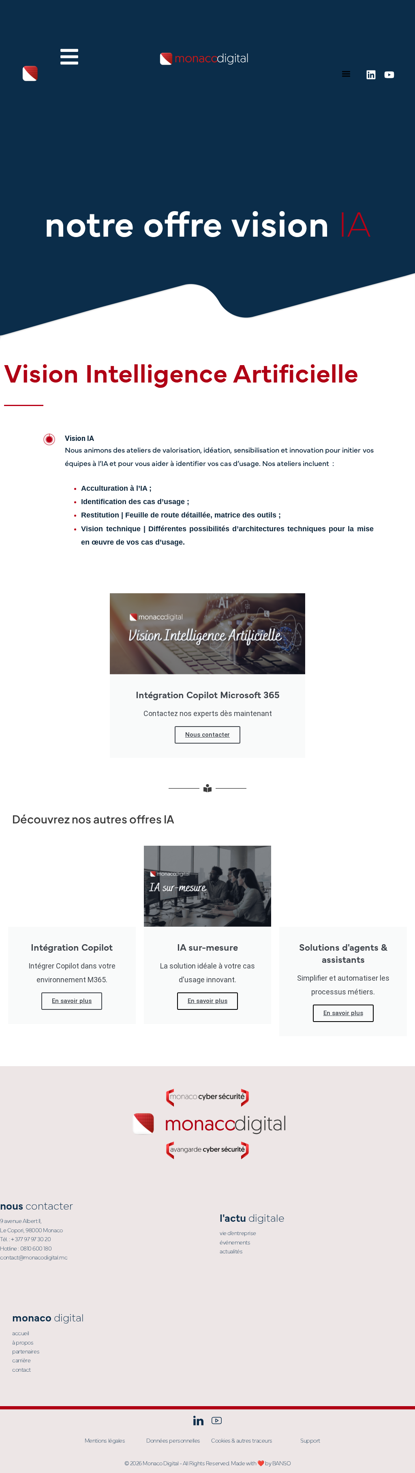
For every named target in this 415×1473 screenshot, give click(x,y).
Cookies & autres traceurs (241, 1440)
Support (310, 1440)
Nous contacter (207, 734)
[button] (346, 73)
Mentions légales (105, 1440)
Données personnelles (173, 1440)
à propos (22, 1342)
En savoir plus (72, 1001)
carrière (21, 1360)
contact (21, 1369)
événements (235, 1242)
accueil (20, 1333)
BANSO (281, 1463)
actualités (231, 1251)
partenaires (25, 1351)
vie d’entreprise (238, 1233)
